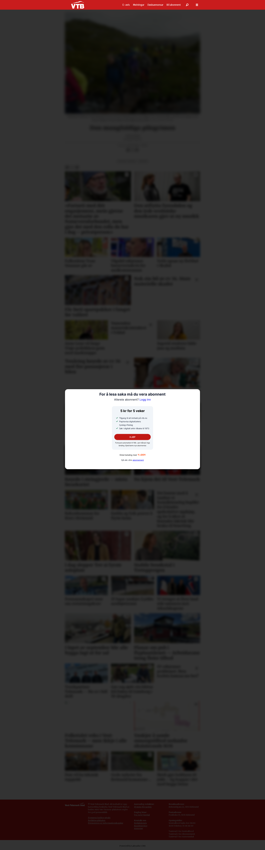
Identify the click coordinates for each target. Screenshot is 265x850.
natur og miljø (127, 161)
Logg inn (132, 399)
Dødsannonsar (155, 4)
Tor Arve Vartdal (142, 815)
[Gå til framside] (78, 5)
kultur (143, 161)
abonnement (138, 460)
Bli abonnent (173, 4)
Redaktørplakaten (96, 820)
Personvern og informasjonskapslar (105, 823)
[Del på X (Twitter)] (132, 150)
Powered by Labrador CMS (132, 846)
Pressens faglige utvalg (99, 817)
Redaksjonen (140, 823)
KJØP (132, 437)
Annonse (138, 828)
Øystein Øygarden (143, 807)
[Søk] (187, 5)
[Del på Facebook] (128, 150)
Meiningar (138, 4)
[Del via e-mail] (137, 150)
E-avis (126, 4)
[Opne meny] (197, 5)
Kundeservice (140, 826)
